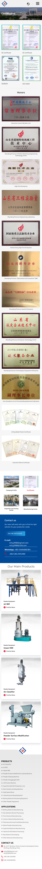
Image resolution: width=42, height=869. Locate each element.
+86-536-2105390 (17, 553)
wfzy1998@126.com (18, 545)
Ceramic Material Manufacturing (13, 819)
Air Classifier (9, 691)
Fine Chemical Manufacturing (12, 816)
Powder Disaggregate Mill (11, 780)
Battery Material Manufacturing (13, 810)
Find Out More (10, 607)
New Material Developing (11, 835)
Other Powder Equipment (11, 802)
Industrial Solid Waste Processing (13, 832)
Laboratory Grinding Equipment (13, 795)
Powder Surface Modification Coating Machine (17, 774)
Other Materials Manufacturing (12, 838)
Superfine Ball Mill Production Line (14, 786)
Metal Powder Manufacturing (12, 825)
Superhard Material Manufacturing (14, 828)
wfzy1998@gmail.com (18, 542)
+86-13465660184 (22, 549)
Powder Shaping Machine (11, 777)
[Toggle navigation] (37, 3)
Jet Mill (7, 604)
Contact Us (7, 842)
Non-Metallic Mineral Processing (13, 813)
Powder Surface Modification (16, 735)
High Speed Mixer (8, 792)
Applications (8, 806)
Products (6, 761)
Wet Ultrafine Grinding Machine (13, 789)
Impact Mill (8, 647)
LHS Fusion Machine (9, 783)
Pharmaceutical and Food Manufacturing (15, 822)
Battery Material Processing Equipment (15, 798)
